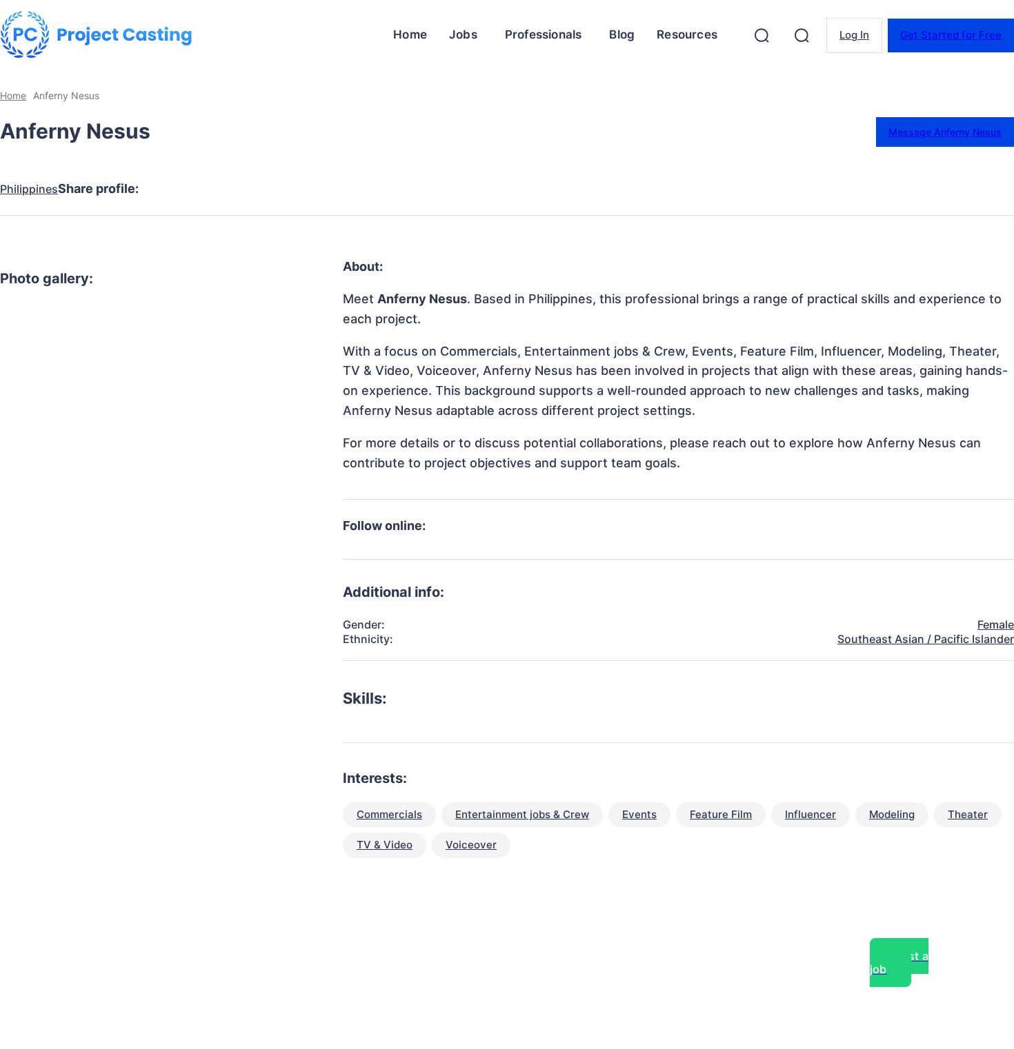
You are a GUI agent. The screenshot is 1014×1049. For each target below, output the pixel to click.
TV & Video (384, 844)
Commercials (389, 814)
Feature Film (721, 814)
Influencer (810, 814)
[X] (219, 189)
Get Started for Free (951, 34)
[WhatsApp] (318, 189)
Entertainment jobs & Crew (522, 814)
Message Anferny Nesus (945, 132)
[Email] (368, 189)
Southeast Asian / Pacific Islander (925, 639)
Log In (854, 34)
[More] (418, 188)
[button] (761, 35)
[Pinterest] (269, 189)
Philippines (29, 189)
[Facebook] (169, 189)
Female (995, 624)
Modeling (892, 814)
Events (639, 814)
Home (13, 95)
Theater (968, 814)
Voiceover (471, 844)
